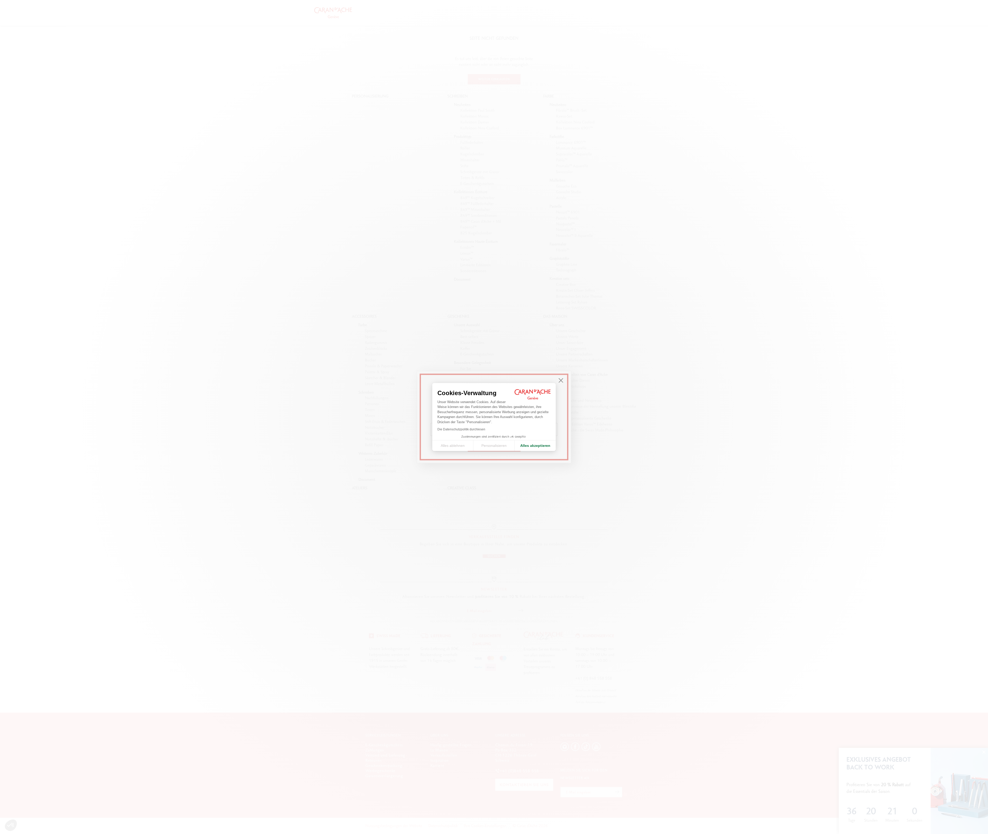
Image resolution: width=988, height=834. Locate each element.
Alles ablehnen (453, 445)
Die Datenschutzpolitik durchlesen (461, 429)
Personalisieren (494, 445)
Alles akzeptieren (535, 445)
